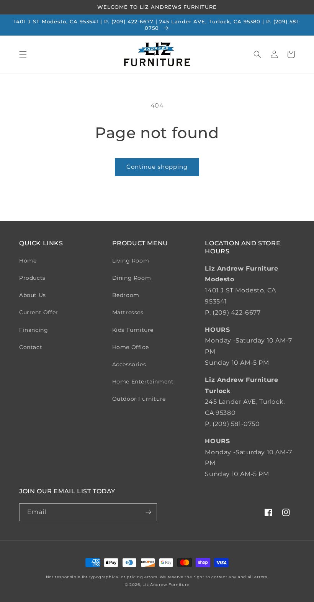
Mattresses (128, 312)
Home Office (130, 347)
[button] (23, 54)
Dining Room (131, 277)
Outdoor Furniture (139, 398)
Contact (30, 347)
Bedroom (125, 295)
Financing (33, 329)
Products (32, 277)
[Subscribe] (148, 512)
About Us (32, 295)
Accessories (129, 364)
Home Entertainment (143, 381)
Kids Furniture (133, 329)
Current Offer (38, 312)
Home (27, 260)
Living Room (130, 260)
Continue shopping (157, 166)
